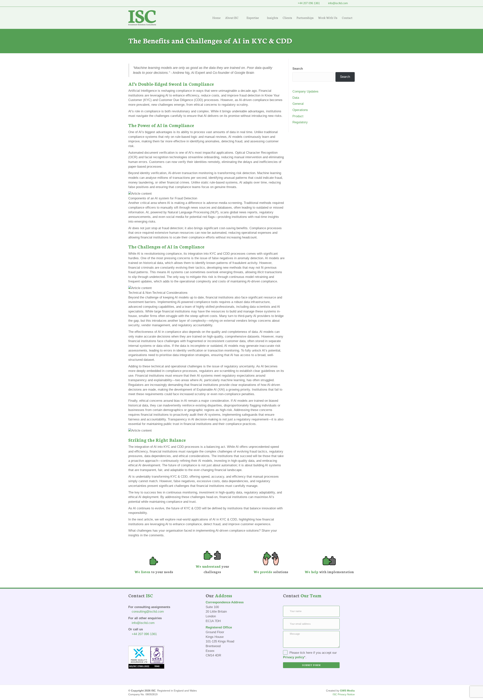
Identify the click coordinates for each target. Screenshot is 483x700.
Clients (287, 17)
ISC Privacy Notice (344, 694)
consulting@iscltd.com (148, 611)
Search (297, 68)
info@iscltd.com (338, 3)
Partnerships (305, 17)
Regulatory (300, 122)
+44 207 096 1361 (309, 3)
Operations (300, 110)
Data (295, 97)
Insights (272, 17)
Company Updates (305, 91)
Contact (347, 17)
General (298, 104)
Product (297, 116)
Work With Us (327, 17)
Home (216, 17)
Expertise (253, 17)
